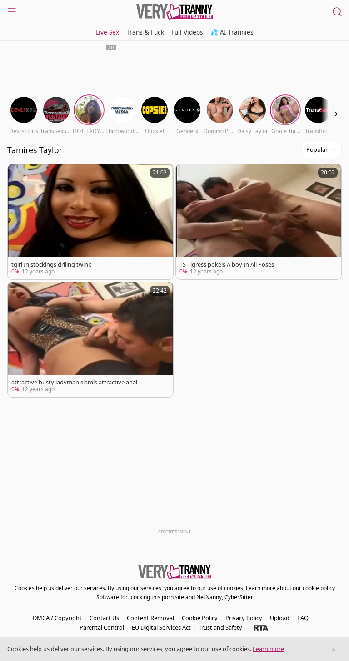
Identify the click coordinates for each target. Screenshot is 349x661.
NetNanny (209, 597)
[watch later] (18, 175)
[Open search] (337, 12)
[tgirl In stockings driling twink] (90, 221)
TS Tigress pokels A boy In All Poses (226, 265)
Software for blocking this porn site (140, 597)
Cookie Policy (200, 618)
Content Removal (150, 618)
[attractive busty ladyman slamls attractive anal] (90, 340)
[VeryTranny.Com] (174, 12)
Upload (279, 618)
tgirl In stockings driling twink (51, 265)
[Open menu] (12, 12)
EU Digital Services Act (161, 627)
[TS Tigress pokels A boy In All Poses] (258, 221)
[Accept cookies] (333, 649)
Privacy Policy (243, 618)
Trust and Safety (220, 627)
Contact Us (104, 618)
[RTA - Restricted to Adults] (261, 627)
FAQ (303, 618)
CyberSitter (238, 597)
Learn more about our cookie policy (290, 588)
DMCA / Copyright (57, 618)
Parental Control (102, 627)
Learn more (268, 649)
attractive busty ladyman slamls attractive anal (74, 382)
